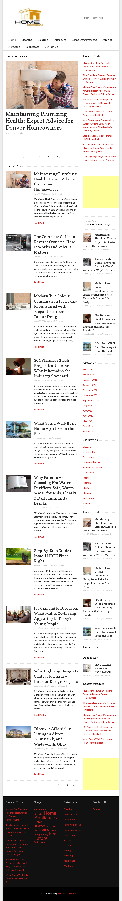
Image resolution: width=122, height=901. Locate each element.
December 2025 (91, 390)
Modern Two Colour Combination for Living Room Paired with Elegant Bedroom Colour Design (56, 306)
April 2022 (88, 431)
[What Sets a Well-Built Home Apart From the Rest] (18, 429)
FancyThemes (75, 893)
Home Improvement (84, 39)
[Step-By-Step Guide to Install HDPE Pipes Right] (18, 556)
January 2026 (89, 384)
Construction (89, 451)
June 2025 (88, 415)
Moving (86, 488)
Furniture (60, 39)
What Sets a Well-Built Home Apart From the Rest (55, 428)
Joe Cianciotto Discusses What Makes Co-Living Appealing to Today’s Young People (98, 148)
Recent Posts (90, 221)
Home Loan (88, 472)
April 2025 (88, 426)
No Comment (57, 194)
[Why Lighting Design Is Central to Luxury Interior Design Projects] (18, 676)
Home (12, 39)
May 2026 (87, 369)
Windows (87, 503)
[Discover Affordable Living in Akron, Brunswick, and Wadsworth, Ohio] (18, 734)
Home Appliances (91, 462)
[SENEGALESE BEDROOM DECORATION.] (87, 668)
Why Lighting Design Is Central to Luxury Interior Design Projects (56, 676)
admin (20, 133)
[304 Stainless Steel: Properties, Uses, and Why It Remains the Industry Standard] (18, 366)
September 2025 (91, 400)
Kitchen (87, 482)
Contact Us (51, 46)
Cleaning (26, 39)
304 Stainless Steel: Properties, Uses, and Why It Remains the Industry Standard (98, 103)
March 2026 (89, 374)
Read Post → (40, 222)
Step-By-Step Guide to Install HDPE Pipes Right (54, 555)
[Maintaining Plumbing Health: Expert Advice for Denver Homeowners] (42, 108)
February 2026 (90, 379)
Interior (107, 39)
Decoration (88, 457)
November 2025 (91, 395)
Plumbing (14, 46)
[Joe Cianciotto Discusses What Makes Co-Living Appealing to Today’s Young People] (18, 614)
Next (74, 784)
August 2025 (89, 405)
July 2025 (87, 410)
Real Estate (32, 46)
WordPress (62, 893)
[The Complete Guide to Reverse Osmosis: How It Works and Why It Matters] (18, 242)
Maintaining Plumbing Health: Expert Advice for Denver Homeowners (39, 120)
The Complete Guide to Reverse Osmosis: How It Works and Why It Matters (99, 78)
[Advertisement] (102, 192)
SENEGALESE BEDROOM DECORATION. (103, 668)
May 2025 (87, 421)
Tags (107, 224)
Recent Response (93, 224)
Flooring (43, 39)
